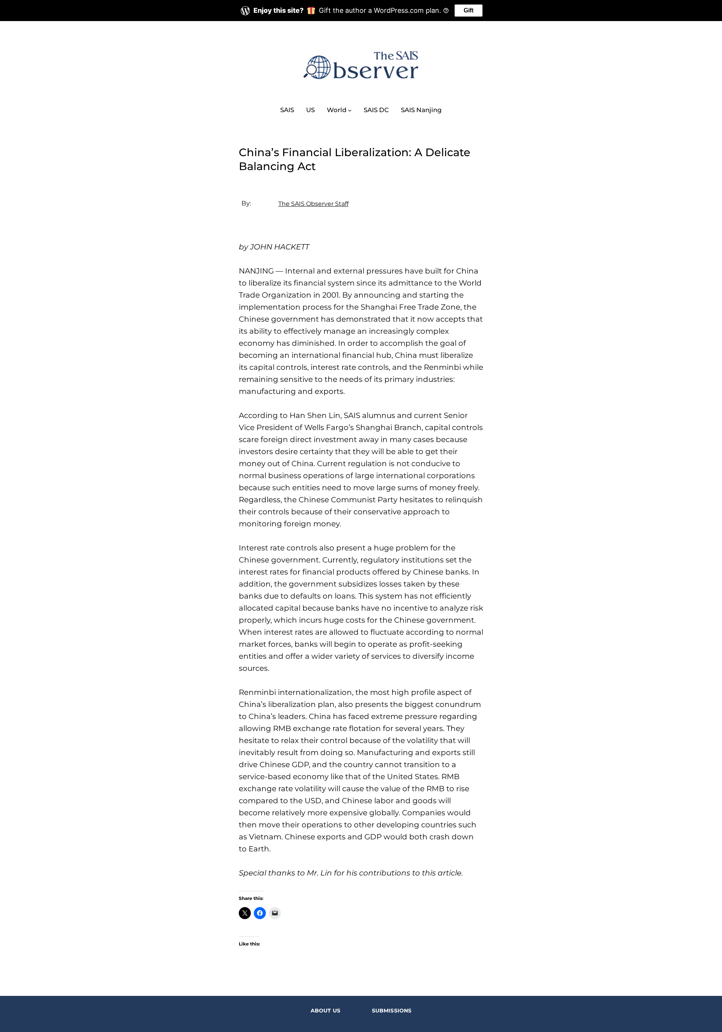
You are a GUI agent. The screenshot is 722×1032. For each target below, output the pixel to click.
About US (325, 1011)
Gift (468, 10)
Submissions (392, 1011)
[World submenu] (350, 110)
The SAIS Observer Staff (313, 203)
